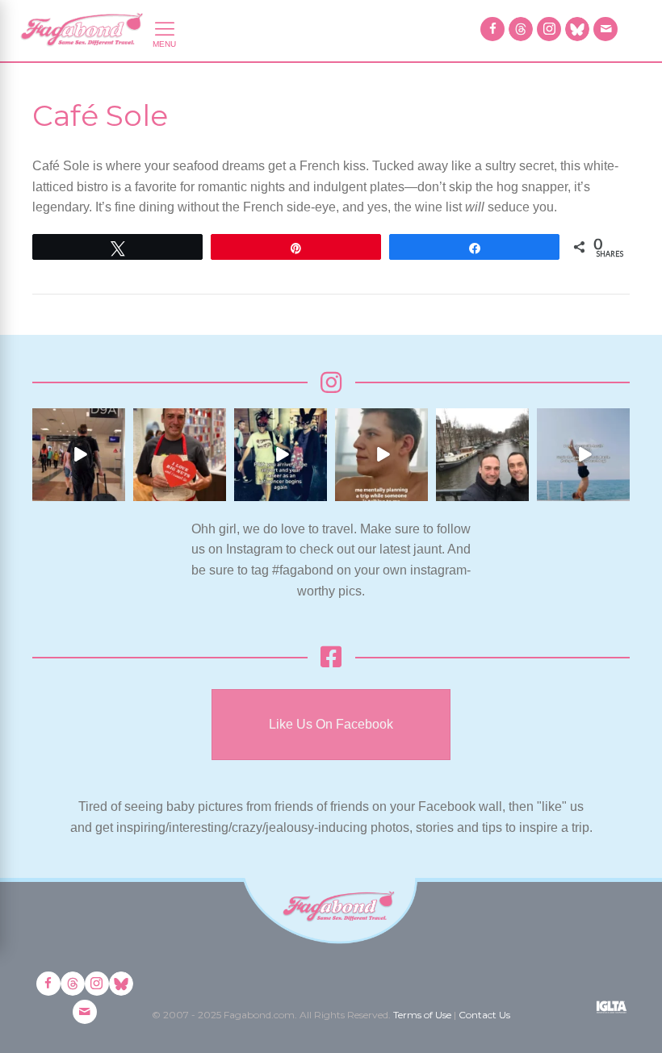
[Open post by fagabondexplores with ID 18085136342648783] (179, 454)
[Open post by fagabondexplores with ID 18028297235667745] (78, 454)
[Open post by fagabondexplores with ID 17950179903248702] (381, 454)
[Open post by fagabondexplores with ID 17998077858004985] (583, 454)
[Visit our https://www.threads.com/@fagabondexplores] (521, 29)
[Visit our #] (605, 29)
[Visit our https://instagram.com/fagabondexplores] (549, 29)
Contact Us (484, 1015)
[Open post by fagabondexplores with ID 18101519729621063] (280, 454)
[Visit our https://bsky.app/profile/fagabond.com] (577, 29)
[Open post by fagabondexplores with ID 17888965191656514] (482, 454)
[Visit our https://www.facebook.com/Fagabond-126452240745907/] (492, 29)
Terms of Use (422, 1015)
